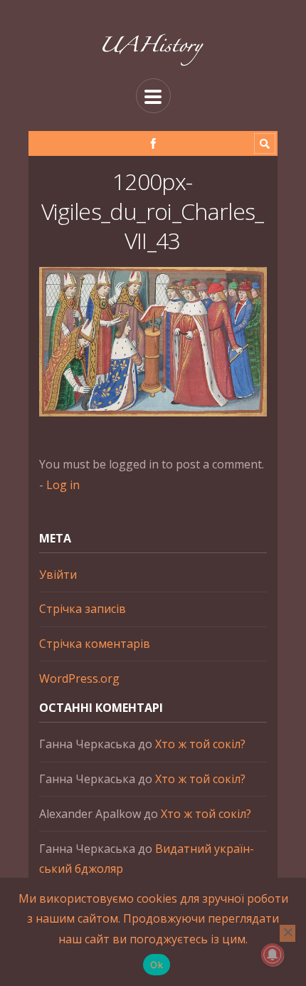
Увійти (58, 574)
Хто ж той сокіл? (200, 744)
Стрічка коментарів (94, 643)
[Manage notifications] (272, 954)
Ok (156, 964)
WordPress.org (79, 678)
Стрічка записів (82, 609)
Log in (63, 485)
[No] (287, 933)
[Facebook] (153, 143)
